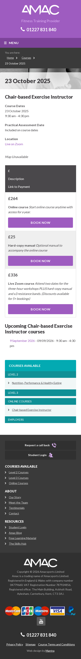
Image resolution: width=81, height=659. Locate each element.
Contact (14, 513)
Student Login (17, 527)
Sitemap (31, 644)
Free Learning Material (22, 538)
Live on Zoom (14, 144)
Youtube (41, 621)
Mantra (50, 650)
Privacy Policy (14, 644)
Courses (26, 57)
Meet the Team (18, 502)
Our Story (15, 497)
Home (10, 57)
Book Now (40, 222)
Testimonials (17, 507)
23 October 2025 (15, 63)
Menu (14, 43)
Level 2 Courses (19, 472)
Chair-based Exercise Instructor (31, 409)
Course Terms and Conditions (56, 644)
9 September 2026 (22, 340)
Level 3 (13, 392)
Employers (16, 419)
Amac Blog (15, 532)
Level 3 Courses (19, 477)
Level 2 (13, 374)
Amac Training (40, 563)
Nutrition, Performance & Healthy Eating (37, 383)
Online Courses (20, 401)
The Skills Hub (17, 543)
